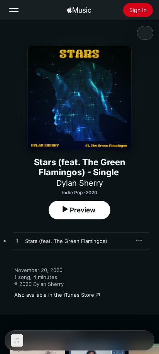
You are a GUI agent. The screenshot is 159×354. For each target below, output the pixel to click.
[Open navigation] (13, 10)
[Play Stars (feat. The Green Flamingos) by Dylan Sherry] (17, 241)
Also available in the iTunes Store (54, 295)
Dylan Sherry (79, 183)
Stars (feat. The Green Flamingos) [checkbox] (66, 241)
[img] (79, 10)
